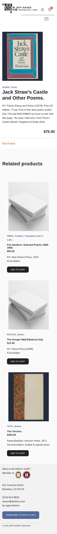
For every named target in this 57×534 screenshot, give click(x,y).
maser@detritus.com (13, 501)
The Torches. (14, 431)
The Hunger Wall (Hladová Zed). (25, 339)
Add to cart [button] (18, 269)
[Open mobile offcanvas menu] (46, 19)
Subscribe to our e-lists (21, 515)
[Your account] (42, 10)
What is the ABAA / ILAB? (16, 469)
